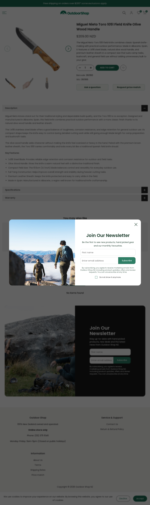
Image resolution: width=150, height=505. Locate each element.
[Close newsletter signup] (136, 224)
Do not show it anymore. (110, 277)
